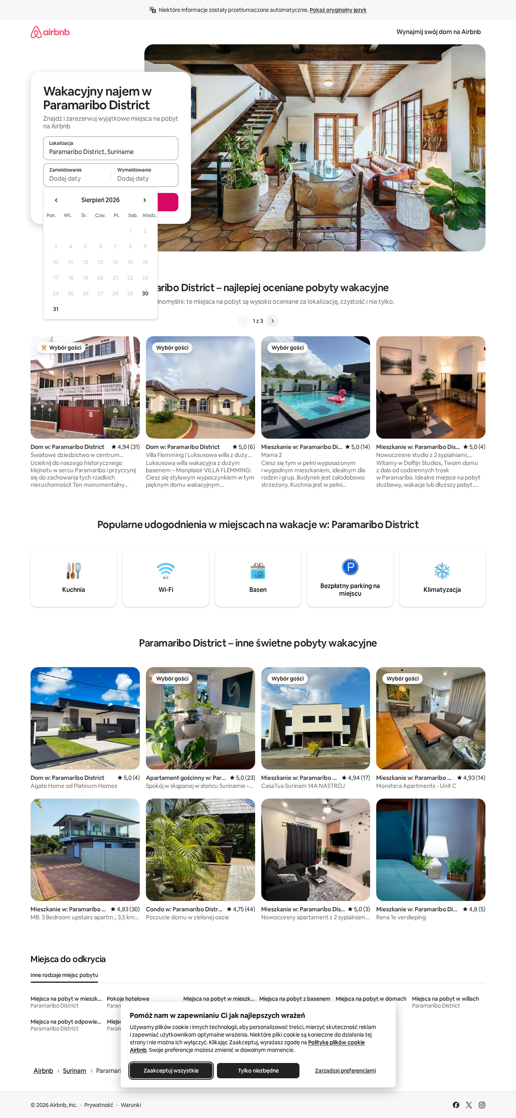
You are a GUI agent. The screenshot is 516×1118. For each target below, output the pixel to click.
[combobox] (110, 151)
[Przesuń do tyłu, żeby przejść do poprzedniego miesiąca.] (56, 200)
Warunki (131, 1105)
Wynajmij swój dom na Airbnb (438, 32)
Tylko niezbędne (258, 1070)
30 (145, 293)
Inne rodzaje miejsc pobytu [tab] (64, 975)
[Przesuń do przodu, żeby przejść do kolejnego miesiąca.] (144, 200)
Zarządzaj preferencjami (345, 1070)
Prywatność (98, 1105)
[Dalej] (272, 321)
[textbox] (77, 178)
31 (55, 309)
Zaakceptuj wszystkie (171, 1070)
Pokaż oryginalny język (338, 9)
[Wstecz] (244, 321)
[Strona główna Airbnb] (50, 32)
